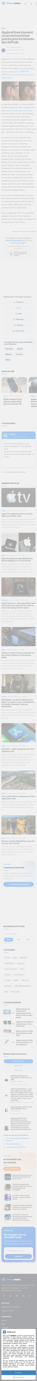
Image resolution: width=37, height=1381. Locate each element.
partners (13, 1335)
